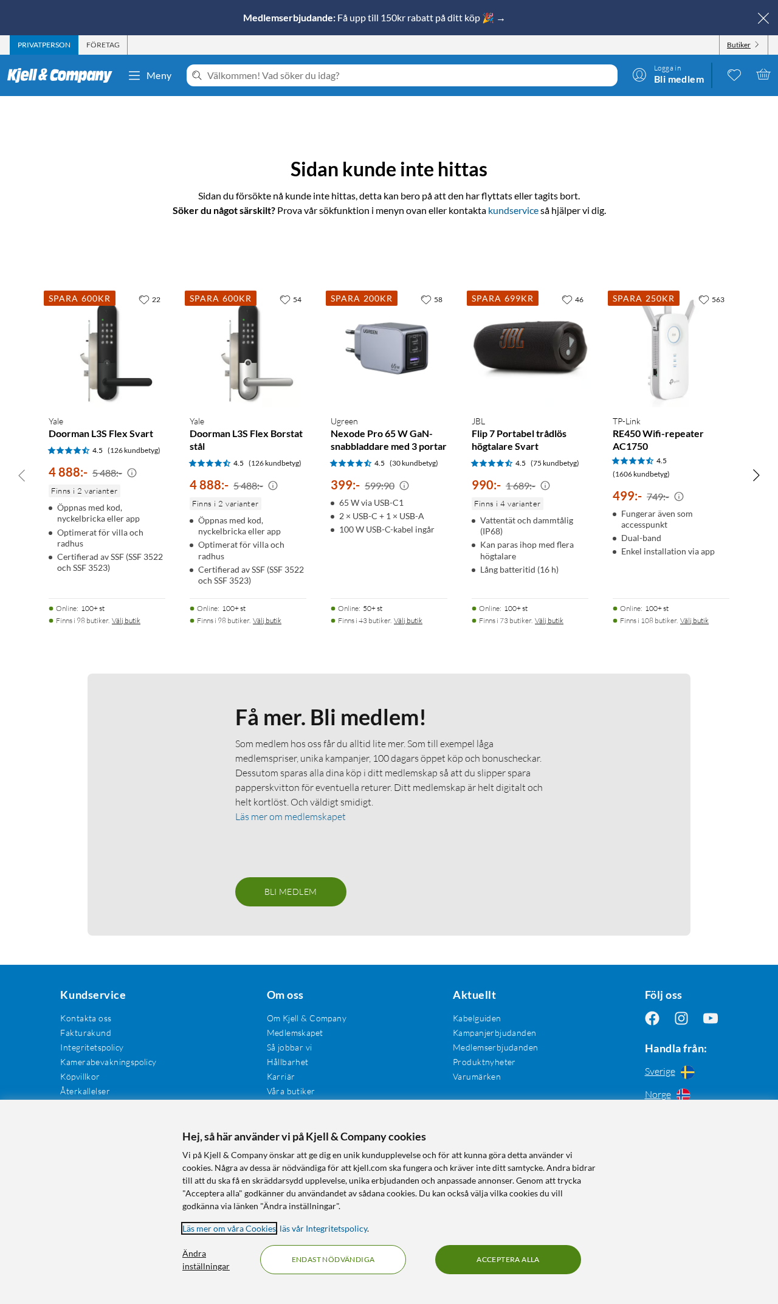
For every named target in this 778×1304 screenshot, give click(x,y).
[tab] (44, 45)
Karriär (281, 1076)
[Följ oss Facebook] (652, 1018)
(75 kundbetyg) (555, 462)
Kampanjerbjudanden (495, 1032)
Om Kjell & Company (307, 1018)
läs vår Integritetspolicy (323, 1228)
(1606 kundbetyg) (641, 473)
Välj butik (126, 620)
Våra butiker (291, 1091)
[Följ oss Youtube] (710, 1018)
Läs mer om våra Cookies (229, 1228)
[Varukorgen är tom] (763, 74)
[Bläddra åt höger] (756, 474)
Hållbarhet (288, 1062)
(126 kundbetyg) (134, 450)
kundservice (513, 210)
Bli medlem (290, 891)
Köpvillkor (80, 1076)
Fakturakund (85, 1032)
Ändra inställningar (206, 1259)
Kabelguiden (477, 1018)
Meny (159, 75)
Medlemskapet (295, 1032)
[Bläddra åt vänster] (21, 474)
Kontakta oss (85, 1018)
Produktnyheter (484, 1062)
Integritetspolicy (91, 1047)
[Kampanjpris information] (132, 473)
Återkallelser (84, 1091)
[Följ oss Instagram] (681, 1018)
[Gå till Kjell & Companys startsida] (63, 75)
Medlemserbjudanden (496, 1047)
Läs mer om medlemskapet (290, 816)
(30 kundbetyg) (414, 462)
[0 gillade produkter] (734, 74)
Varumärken (477, 1076)
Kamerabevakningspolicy (108, 1062)
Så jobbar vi (289, 1047)
